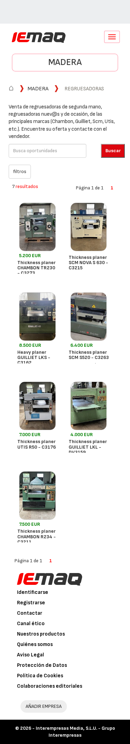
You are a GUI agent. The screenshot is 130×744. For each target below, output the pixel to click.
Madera (65, 62)
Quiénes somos (35, 644)
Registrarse (31, 602)
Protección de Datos (42, 665)
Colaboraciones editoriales (49, 686)
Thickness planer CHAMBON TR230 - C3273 (36, 268)
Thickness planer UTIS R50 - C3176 (36, 444)
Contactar (29, 613)
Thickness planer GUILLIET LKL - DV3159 (88, 447)
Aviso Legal (30, 655)
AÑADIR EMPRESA (44, 706)
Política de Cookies (40, 675)
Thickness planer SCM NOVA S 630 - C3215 (88, 262)
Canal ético (31, 623)
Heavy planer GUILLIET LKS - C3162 (33, 357)
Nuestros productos (41, 634)
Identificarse (32, 592)
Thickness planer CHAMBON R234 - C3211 (36, 536)
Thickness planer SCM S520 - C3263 (89, 354)
